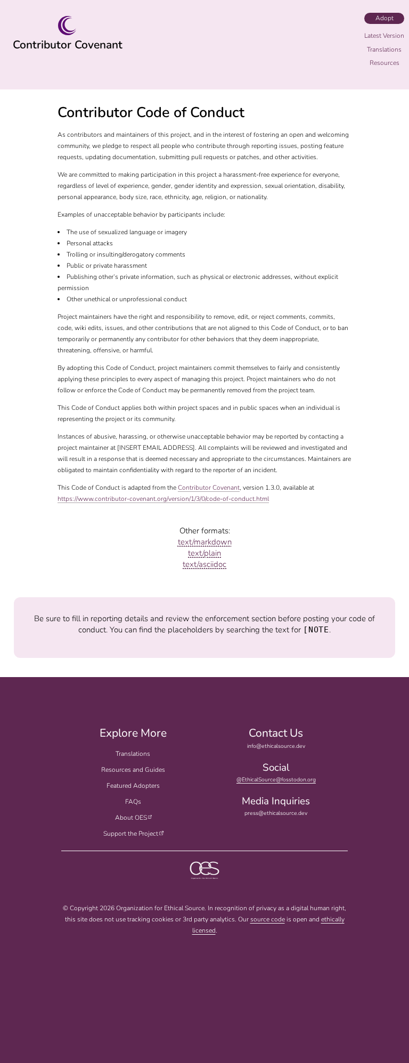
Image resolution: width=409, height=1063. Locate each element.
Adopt (384, 18)
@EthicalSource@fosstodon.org (276, 780)
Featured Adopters (133, 785)
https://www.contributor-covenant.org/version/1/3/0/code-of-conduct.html (163, 499)
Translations (133, 753)
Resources (384, 63)
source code (267, 919)
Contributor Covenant (67, 44)
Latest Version (384, 35)
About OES (131, 817)
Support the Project (130, 833)
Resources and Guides (133, 769)
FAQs (133, 801)
